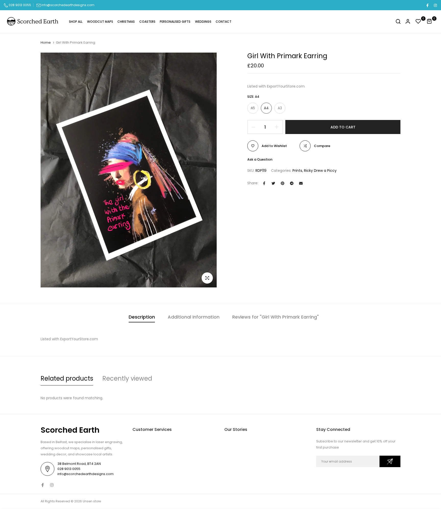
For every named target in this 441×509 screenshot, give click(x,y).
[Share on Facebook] (264, 183)
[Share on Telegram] (292, 183)
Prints (297, 170)
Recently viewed (127, 378)
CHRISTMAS (126, 21)
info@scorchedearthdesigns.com (67, 5)
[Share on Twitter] (273, 183)
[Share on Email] (301, 183)
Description (142, 317)
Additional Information (193, 317)
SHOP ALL (75, 21)
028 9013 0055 (19, 5)
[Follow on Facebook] (427, 5)
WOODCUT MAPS (100, 21)
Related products (67, 378)
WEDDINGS (203, 21)
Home (46, 42)
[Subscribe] (389, 461)
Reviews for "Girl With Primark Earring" (275, 317)
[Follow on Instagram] (435, 5)
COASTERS (147, 21)
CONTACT (223, 21)
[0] (418, 21)
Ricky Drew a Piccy (320, 170)
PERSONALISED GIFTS (175, 21)
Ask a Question (259, 159)
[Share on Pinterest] (282, 183)
